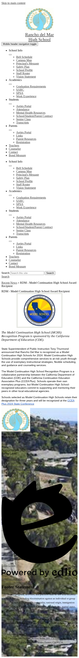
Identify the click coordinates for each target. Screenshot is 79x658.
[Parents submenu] (10, 130)
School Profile (24, 70)
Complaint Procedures (39, 650)
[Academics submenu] (10, 84)
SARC (20, 89)
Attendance (22, 109)
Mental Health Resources (30, 112)
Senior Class (23, 119)
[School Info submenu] (10, 54)
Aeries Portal (23, 106)
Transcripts (22, 122)
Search (5, 272)
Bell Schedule (24, 56)
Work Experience (26, 96)
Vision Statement (26, 76)
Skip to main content (13, 3)
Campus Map (24, 60)
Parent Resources (26, 138)
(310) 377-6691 (19, 446)
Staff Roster (23, 73)
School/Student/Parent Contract (34, 116)
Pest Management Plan (39, 654)
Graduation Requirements (31, 86)
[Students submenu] (10, 103)
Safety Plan (22, 66)
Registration (23, 142)
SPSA (19, 93)
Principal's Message (27, 63)
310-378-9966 (55, 634)
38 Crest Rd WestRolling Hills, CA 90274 (15, 442)
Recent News (9, 282)
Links (19, 135)
